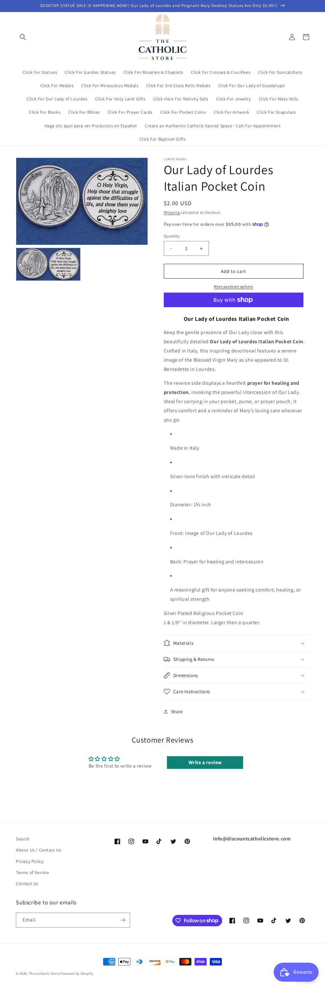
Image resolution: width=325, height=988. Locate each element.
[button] (23, 37)
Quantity (172, 236)
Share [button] (177, 711)
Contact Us (27, 883)
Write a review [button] (205, 762)
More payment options (233, 286)
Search (23, 839)
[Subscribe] (123, 920)
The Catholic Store (44, 973)
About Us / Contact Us (39, 850)
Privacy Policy (29, 861)
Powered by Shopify (77, 973)
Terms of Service (32, 872)
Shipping (172, 212)
